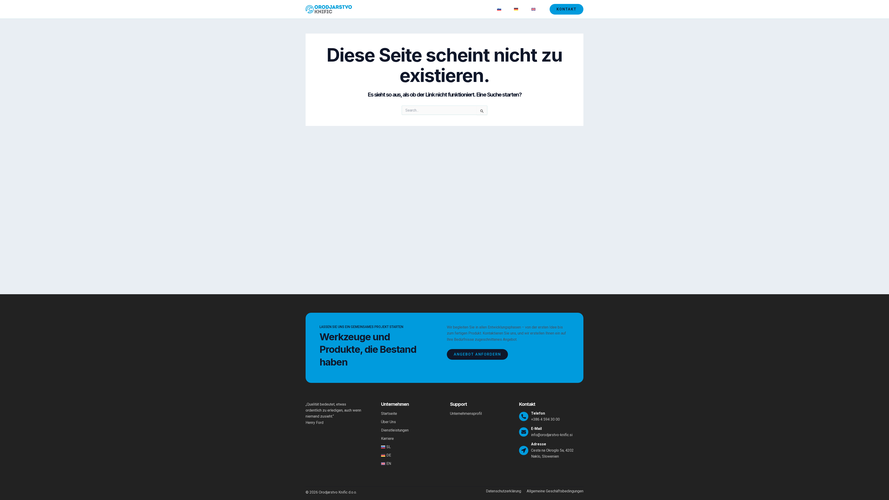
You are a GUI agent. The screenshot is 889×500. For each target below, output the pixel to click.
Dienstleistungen (456, 9)
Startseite (404, 9)
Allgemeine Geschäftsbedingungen (555, 491)
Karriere (483, 9)
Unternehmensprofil (466, 413)
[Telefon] (523, 416)
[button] (566, 9)
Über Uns (427, 9)
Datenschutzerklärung (503, 491)
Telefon (538, 413)
